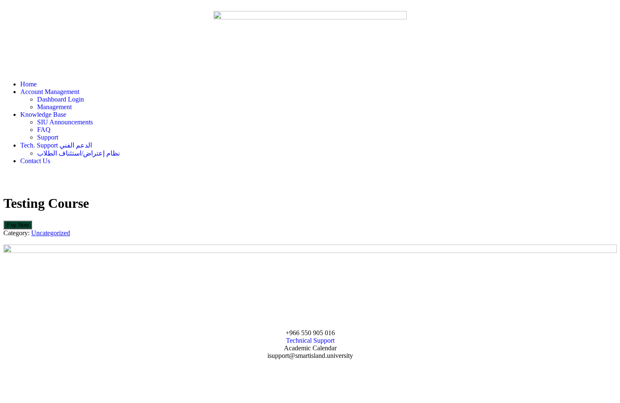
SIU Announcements (65, 122)
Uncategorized (50, 232)
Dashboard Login (60, 99)
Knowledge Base (43, 114)
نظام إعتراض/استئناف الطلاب (78, 153)
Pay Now (18, 225)
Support (47, 137)
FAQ (44, 129)
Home (28, 84)
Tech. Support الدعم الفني (56, 145)
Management (54, 106)
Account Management (49, 91)
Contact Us (35, 160)
